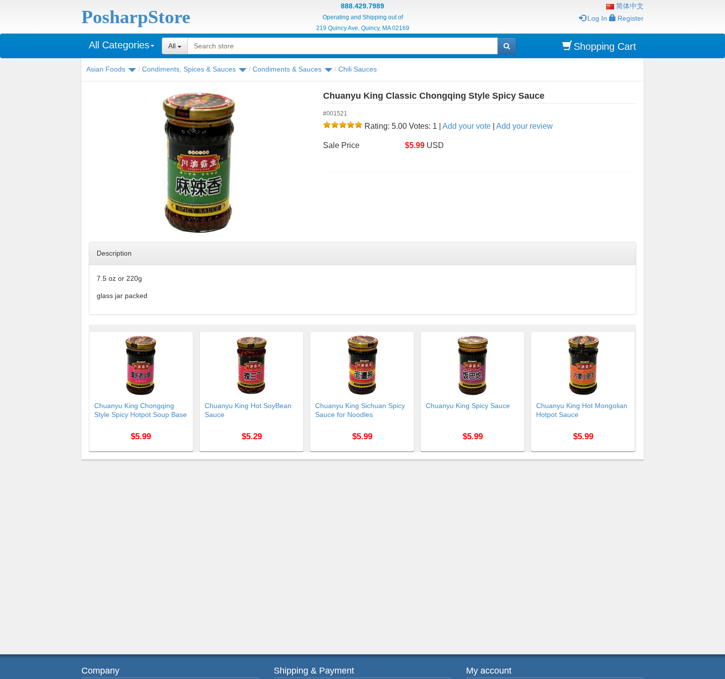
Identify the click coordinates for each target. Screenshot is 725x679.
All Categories (119, 44)
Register (630, 18)
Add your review (524, 126)
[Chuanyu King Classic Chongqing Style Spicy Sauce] (198, 163)
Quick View (171, 338)
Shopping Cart (605, 46)
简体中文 (629, 6)
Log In (597, 18)
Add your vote (466, 126)
